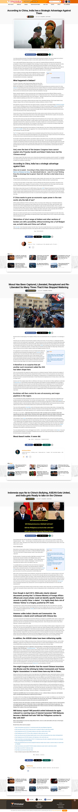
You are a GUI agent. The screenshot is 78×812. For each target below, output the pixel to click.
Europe (52, 4)
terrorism (39, 352)
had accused (60, 581)
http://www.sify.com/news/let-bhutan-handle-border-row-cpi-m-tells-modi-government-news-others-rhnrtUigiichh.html (39, 735)
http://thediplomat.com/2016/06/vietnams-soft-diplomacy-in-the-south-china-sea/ (31, 737)
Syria (42, 345)
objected (15, 87)
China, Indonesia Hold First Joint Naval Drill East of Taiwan (63, 264)
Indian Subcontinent (35, 4)
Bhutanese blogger (60, 104)
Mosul (32, 439)
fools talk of (17, 227)
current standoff (19, 129)
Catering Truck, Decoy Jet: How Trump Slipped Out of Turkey (42, 466)
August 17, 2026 (40, 260)
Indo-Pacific (11, 4)
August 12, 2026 (18, 475)
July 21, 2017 (38, 16)
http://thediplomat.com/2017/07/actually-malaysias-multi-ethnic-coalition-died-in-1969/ (33, 731)
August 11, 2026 (40, 476)
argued (55, 106)
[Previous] (54, 568)
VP (15, 133)
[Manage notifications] (75, 800)
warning (32, 608)
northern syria (37, 439)
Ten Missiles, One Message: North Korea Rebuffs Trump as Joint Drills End (21, 257)
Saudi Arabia (28, 407)
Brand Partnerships (60, 804)
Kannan (31, 16)
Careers (60, 803)
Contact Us (39, 804)
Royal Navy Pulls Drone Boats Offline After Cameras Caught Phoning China (21, 473)
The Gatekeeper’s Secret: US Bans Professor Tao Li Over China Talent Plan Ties (64, 257)
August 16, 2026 (61, 259)
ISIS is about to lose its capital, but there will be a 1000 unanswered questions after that (55, 360)
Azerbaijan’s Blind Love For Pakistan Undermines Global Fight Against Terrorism (54, 564)
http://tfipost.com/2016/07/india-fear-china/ (24, 749)
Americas (19, 4)
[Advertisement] (39, 276)
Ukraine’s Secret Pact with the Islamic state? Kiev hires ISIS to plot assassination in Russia (55, 554)
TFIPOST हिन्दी (34, 1)
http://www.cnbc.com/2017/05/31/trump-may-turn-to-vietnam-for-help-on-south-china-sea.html (34, 729)
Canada (26, 4)
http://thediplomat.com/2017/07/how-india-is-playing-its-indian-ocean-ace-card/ (31, 733)
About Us (39, 803)
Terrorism (42, 754)
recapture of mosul (45, 439)
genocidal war (18, 382)
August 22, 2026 (18, 259)
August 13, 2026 (40, 266)
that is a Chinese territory (21, 172)
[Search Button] (60, 2)
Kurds (24, 418)
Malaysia (37, 754)
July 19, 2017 (40, 290)
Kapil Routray (31, 498)
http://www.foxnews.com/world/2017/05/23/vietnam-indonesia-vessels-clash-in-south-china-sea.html (36, 746)
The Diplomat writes (31, 648)
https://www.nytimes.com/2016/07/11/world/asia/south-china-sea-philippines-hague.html (33, 727)
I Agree (64, 810)
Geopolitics (43, 16)
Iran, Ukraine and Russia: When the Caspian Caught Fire (63, 473)
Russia (59, 400)
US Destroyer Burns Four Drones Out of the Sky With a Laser (64, 466)
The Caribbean (67, 4)
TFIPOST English (28, 1)
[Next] (56, 568)
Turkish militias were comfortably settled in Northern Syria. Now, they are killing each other (55, 356)
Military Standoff (40, 231)
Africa (59, 4)
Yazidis (58, 430)
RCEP (43, 188)
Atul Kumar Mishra (32, 290)
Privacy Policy (60, 807)
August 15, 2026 (18, 268)
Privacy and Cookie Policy (56, 810)
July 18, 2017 (39, 498)
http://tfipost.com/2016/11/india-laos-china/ (24, 748)
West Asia (45, 4)
